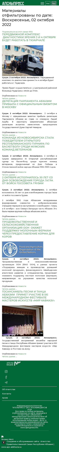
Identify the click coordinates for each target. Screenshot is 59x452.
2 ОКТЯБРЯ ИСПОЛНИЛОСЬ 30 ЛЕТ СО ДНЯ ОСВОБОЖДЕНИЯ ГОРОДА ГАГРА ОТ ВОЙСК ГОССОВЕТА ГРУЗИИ (27, 180)
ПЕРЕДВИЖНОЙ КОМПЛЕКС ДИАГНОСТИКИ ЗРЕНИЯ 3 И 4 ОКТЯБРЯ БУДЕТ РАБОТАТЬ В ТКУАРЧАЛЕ (29, 37)
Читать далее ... (9, 98)
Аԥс (48, 3)
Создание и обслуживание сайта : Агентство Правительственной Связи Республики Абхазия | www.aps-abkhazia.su (27, 444)
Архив (5, 398)
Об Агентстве (8, 389)
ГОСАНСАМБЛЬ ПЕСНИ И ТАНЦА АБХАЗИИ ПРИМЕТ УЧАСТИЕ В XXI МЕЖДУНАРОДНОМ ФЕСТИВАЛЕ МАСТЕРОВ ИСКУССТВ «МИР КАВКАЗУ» (28, 296)
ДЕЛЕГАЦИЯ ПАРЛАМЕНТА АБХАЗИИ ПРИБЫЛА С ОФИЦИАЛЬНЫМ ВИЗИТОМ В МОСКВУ (29, 104)
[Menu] (42, 3)
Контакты (6, 394)
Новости (22, 96)
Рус (53, 3)
